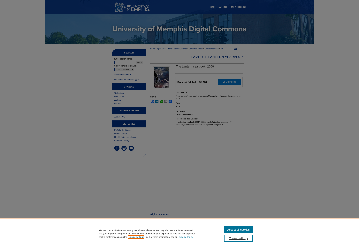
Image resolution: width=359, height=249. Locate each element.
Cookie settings (136, 237)
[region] (179, 233)
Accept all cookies (238, 229)
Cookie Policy (186, 237)
